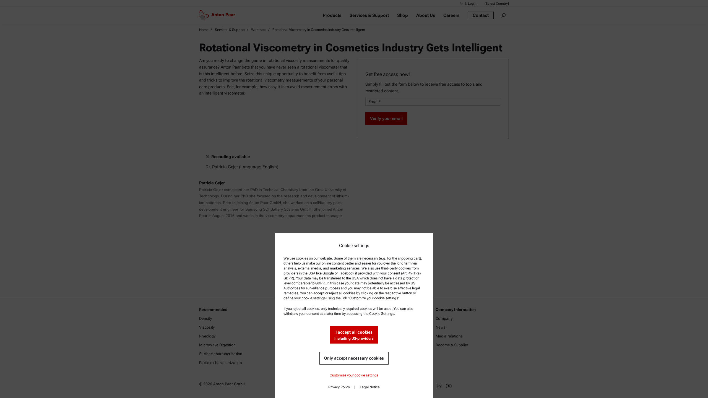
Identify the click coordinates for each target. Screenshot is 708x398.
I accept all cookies (354, 335)
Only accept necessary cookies (354, 358)
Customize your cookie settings (354, 375)
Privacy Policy (339, 387)
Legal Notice (370, 387)
